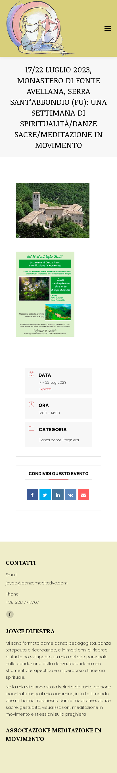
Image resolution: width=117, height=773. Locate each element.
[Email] (83, 494)
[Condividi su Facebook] (32, 494)
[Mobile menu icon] (107, 28)
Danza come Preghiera (59, 440)
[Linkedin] (58, 494)
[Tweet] (45, 494)
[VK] (70, 494)
